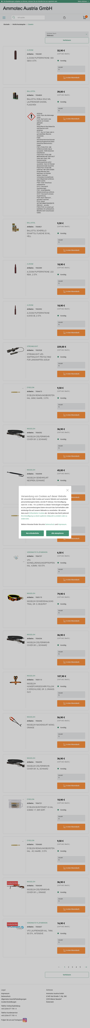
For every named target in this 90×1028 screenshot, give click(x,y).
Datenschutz (50, 524)
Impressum (62, 524)
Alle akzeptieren (57, 533)
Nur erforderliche (32, 533)
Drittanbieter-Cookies (36, 513)
